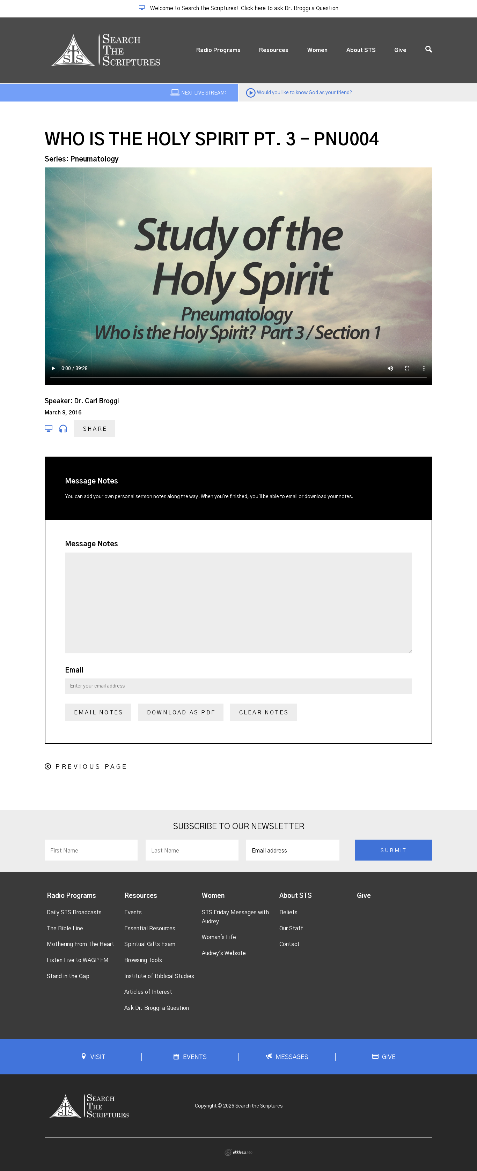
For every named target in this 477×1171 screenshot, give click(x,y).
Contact (289, 944)
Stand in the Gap (68, 976)
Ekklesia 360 (238, 1152)
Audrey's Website (224, 953)
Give (400, 50)
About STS (361, 50)
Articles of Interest (148, 992)
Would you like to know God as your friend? (304, 92)
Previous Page (92, 767)
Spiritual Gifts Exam (149, 944)
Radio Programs (218, 50)
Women (317, 50)
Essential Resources (149, 928)
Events (133, 912)
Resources (273, 50)
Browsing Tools (143, 960)
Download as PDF (181, 712)
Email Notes (98, 712)
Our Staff (291, 928)
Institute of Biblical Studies (159, 976)
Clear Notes (264, 712)
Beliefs (288, 912)
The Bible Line (65, 928)
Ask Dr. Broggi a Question (156, 1008)
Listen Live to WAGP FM (78, 960)
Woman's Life (219, 937)
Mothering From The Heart (80, 944)
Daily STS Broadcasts (74, 912)
